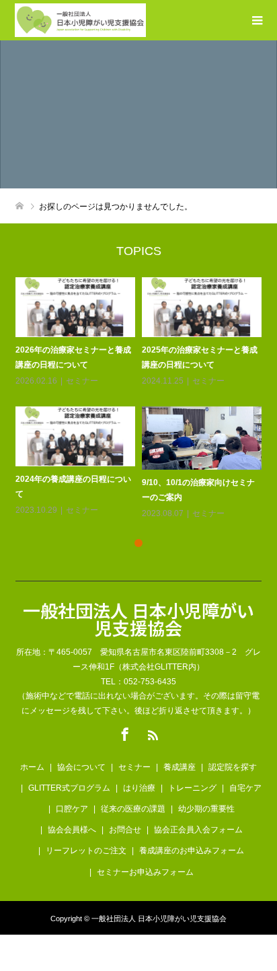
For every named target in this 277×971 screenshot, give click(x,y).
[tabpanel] (141, 399)
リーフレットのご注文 (86, 850)
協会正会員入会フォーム (198, 829)
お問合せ (125, 829)
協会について (81, 767)
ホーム (32, 767)
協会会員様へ (72, 829)
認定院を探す (232, 767)
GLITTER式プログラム (69, 788)
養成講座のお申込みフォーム (191, 850)
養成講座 (179, 767)
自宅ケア (245, 788)
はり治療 (139, 788)
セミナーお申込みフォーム (145, 872)
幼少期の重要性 (206, 809)
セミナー (82, 381)
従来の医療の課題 (133, 809)
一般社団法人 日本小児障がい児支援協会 (138, 619)
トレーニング (192, 788)
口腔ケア (72, 809)
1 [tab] (138, 543)
